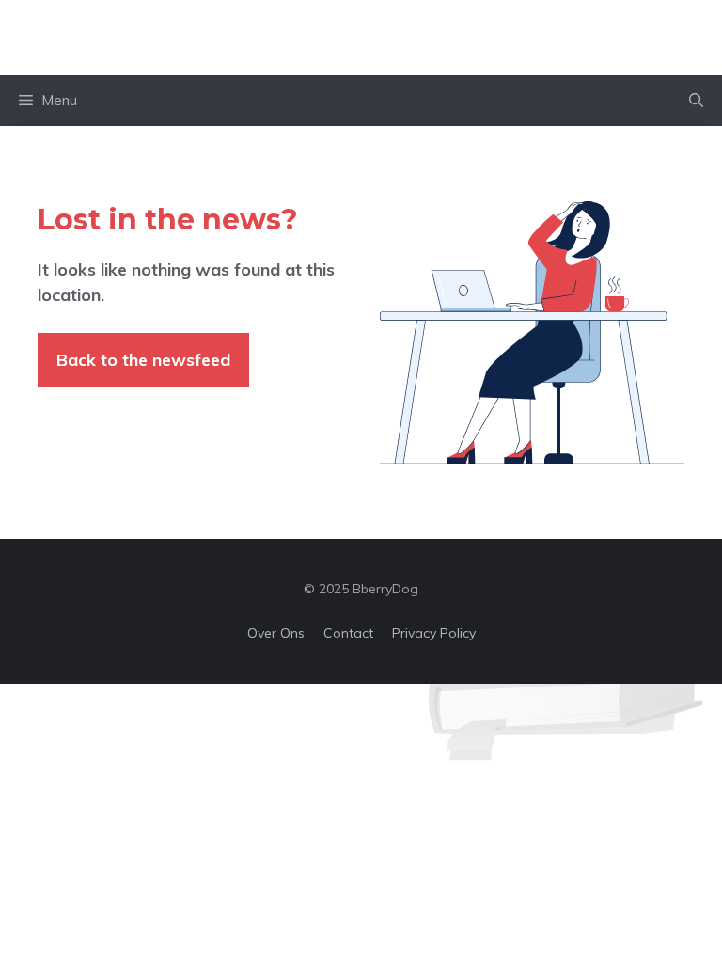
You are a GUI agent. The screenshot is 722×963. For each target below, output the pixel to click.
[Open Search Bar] (696, 100)
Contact (348, 632)
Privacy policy (434, 632)
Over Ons (276, 632)
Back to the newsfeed (143, 360)
